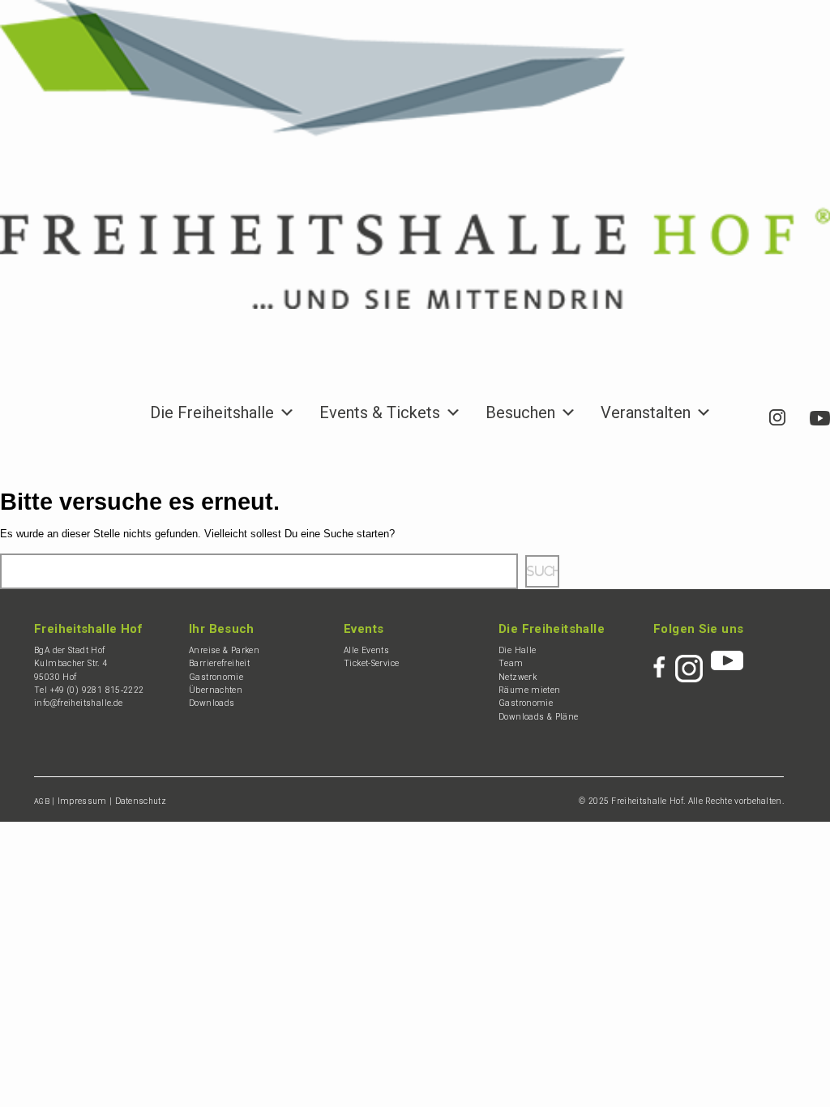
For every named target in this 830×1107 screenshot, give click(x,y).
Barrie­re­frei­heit (219, 663)
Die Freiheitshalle (212, 414)
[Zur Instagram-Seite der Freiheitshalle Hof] (777, 414)
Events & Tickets (379, 414)
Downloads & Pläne (538, 717)
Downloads (211, 703)
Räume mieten (529, 690)
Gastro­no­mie (216, 677)
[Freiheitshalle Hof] (415, 154)
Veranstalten (646, 414)
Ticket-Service (371, 663)
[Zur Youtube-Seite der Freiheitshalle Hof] (820, 412)
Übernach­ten (215, 690)
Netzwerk (517, 677)
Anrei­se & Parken (224, 650)
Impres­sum (82, 801)
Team (511, 663)
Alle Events (366, 650)
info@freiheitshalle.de (78, 703)
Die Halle (517, 650)
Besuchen (520, 414)
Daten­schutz (140, 801)
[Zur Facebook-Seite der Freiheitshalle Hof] (740, 406)
